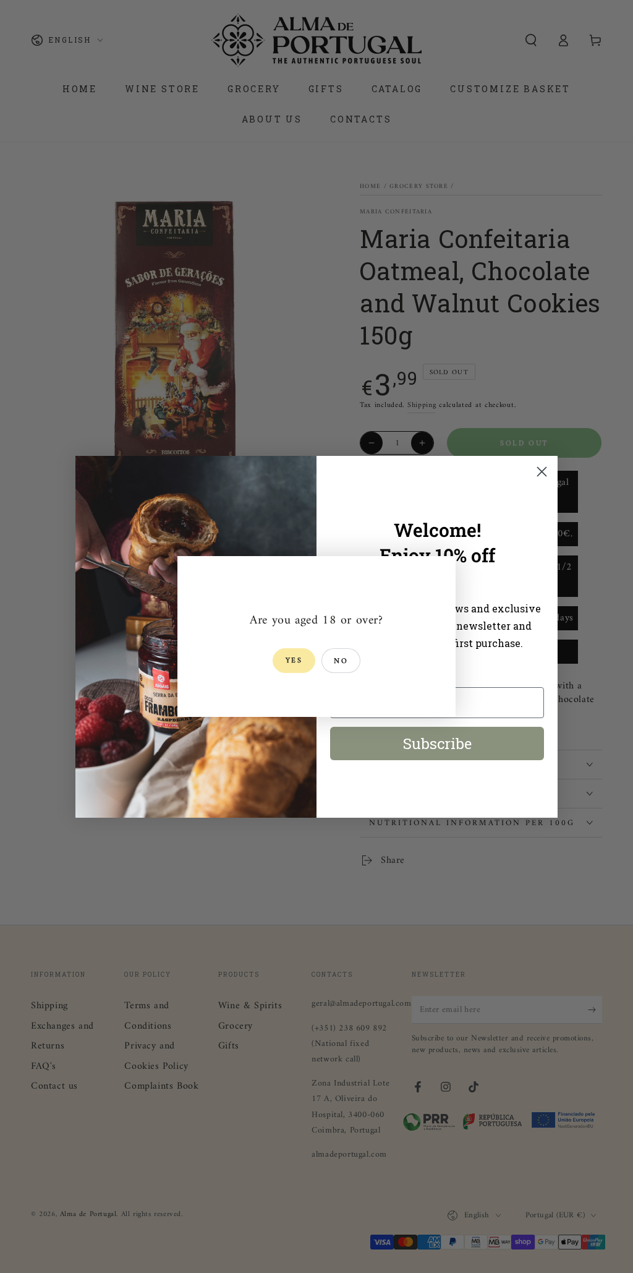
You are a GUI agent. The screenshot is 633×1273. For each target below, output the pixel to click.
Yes (294, 660)
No (341, 661)
